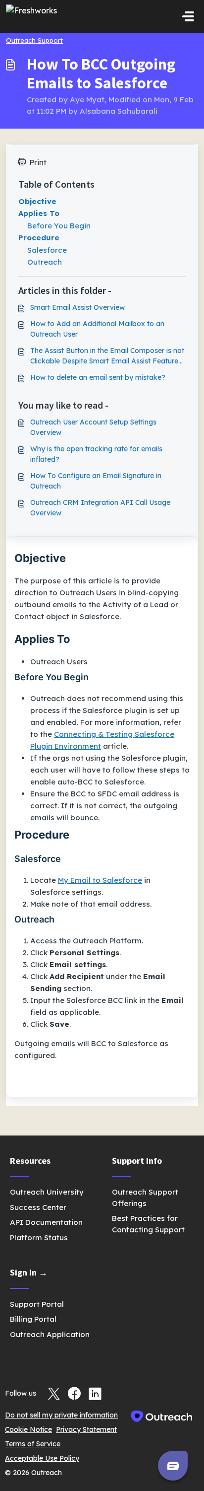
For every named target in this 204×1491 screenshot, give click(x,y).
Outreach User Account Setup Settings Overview (93, 427)
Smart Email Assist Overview (77, 307)
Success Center (38, 1207)
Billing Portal (33, 1319)
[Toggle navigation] (188, 16)
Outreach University (47, 1192)
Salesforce (47, 250)
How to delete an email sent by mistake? (97, 377)
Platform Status (39, 1237)
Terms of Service (32, 1443)
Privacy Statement (86, 1429)
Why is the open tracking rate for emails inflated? (96, 454)
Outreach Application (50, 1334)
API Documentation (46, 1222)
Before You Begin (59, 225)
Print (38, 162)
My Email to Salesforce (100, 880)
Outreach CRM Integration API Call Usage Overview (100, 507)
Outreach (44, 262)
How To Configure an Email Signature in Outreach (95, 481)
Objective (37, 201)
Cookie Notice (28, 1429)
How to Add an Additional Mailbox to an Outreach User (97, 329)
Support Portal (37, 1304)
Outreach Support (34, 40)
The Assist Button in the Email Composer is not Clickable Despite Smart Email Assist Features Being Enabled (107, 356)
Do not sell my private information (61, 1415)
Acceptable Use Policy (42, 1458)
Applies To (38, 213)
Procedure (38, 237)
